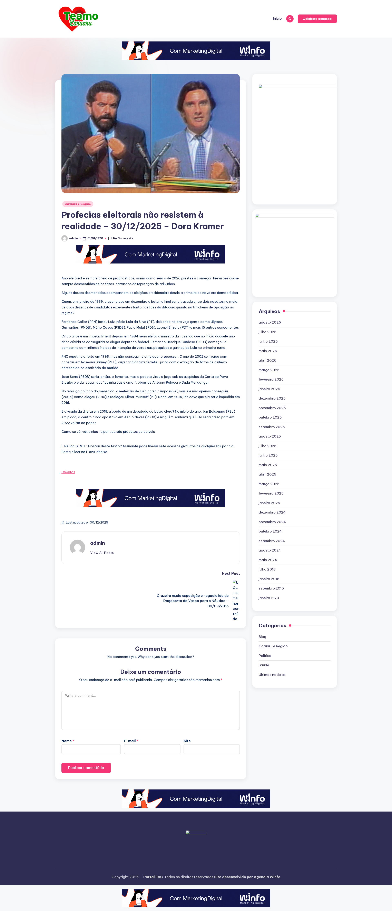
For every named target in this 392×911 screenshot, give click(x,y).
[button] (317, 19)
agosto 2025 (270, 436)
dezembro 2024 (272, 512)
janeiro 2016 (269, 579)
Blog (262, 636)
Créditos (68, 472)
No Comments (123, 238)
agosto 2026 (270, 322)
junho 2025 (268, 455)
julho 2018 (267, 569)
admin (97, 543)
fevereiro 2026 (271, 379)
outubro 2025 (270, 417)
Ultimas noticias (272, 674)
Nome (67, 741)
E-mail (131, 741)
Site (187, 741)
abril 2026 (267, 360)
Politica (265, 655)
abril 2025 (267, 474)
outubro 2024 (270, 531)
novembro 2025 (272, 408)
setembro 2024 (272, 541)
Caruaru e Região (78, 203)
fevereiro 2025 (271, 493)
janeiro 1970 (269, 598)
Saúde (264, 665)
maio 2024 (268, 560)
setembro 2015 (271, 588)
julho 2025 (267, 446)
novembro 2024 (272, 522)
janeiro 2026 (269, 389)
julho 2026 (267, 332)
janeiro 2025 (269, 503)
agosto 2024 (270, 550)
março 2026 (269, 370)
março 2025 (269, 484)
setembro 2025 (272, 427)
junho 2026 (268, 341)
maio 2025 (268, 465)
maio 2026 (268, 351)
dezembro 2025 (272, 398)
